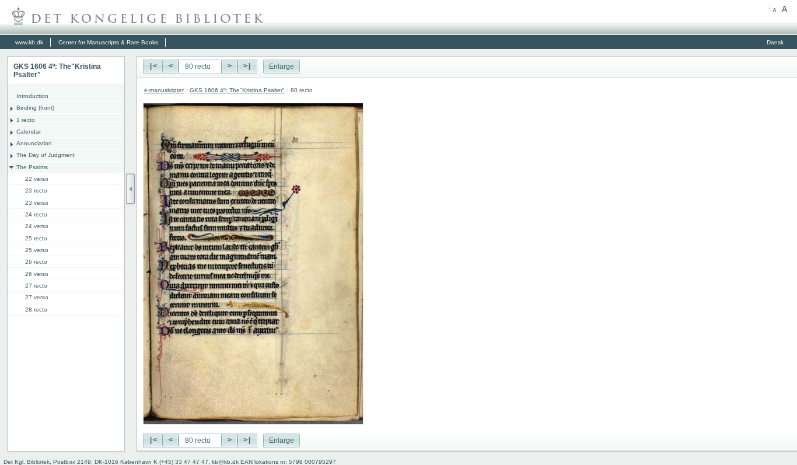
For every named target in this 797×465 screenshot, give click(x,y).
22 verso (36, 179)
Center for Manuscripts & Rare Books (108, 42)
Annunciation (34, 143)
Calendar (28, 131)
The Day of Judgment (45, 155)
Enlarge (281, 66)
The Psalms (32, 167)
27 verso (36, 297)
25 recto (36, 238)
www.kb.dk (29, 42)
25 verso (36, 250)
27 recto (36, 285)
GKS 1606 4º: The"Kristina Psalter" (237, 90)
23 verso (36, 203)
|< (153, 66)
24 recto (36, 214)
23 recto (36, 190)
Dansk (775, 42)
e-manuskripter (164, 90)
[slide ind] (130, 189)
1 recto (25, 120)
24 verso (36, 226)
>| (247, 66)
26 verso (36, 274)
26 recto (36, 261)
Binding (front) (35, 107)
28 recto (36, 309)
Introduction (32, 96)
